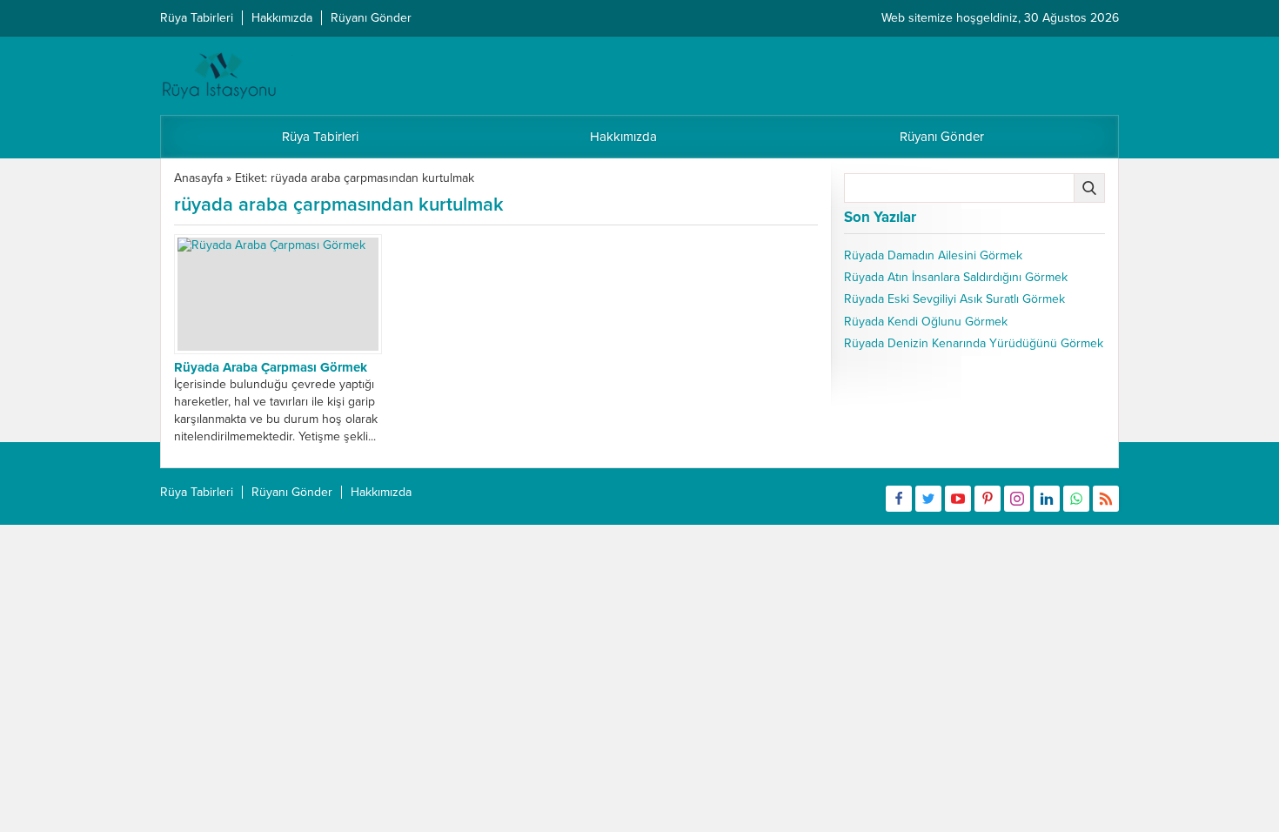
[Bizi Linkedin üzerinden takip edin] (1047, 499)
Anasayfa (198, 178)
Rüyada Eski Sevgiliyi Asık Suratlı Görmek (954, 299)
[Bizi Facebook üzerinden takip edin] (899, 499)
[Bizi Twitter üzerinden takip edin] (928, 499)
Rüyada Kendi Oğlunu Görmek (926, 321)
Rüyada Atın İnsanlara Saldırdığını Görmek (956, 277)
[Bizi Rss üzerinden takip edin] (1106, 499)
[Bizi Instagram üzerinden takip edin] (1017, 499)
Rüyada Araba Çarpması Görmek (270, 367)
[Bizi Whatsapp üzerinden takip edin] (1076, 499)
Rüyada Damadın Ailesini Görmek (933, 255)
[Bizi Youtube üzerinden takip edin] (958, 499)
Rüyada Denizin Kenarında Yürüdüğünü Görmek (973, 343)
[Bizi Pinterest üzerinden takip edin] (987, 499)
